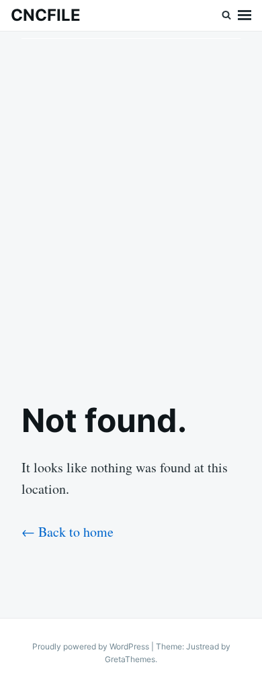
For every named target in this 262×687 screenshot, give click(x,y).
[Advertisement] (131, 205)
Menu (244, 15)
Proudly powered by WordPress (91, 646)
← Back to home (67, 532)
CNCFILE (46, 15)
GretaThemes (130, 659)
